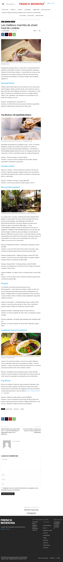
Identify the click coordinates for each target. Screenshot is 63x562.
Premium (51, 3)
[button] (44, 3)
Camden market (7, 166)
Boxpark (4, 283)
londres (22, 409)
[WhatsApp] (14, 34)
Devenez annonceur (5, 529)
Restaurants (7, 21)
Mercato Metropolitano (10, 187)
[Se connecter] (48, 3)
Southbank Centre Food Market (14, 330)
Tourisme (13, 21)
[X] (6, 34)
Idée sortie (16, 409)
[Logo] (31, 4)
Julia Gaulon (6, 30)
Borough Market (7, 83)
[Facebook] (2, 34)
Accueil (2, 19)
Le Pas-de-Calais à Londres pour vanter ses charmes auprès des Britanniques (32, 430)
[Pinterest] (10, 34)
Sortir (3, 21)
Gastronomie (9, 409)
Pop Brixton (6, 381)
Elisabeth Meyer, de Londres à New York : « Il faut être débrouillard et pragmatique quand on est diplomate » (10, 431)
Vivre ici (8, 19)
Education (13, 19)
